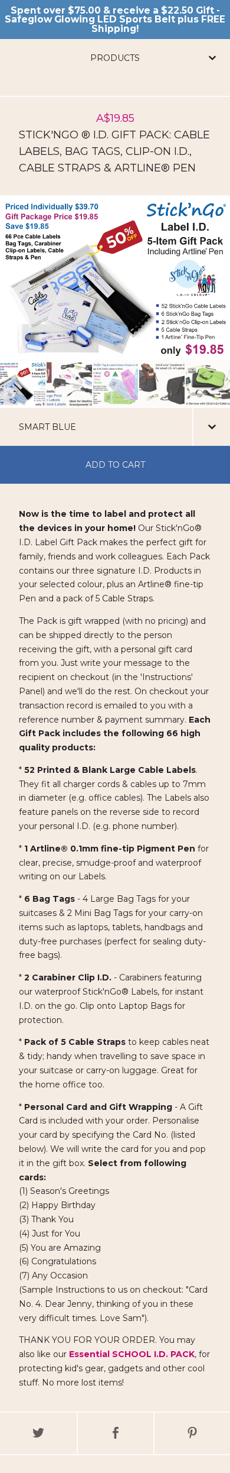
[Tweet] (38, 1433)
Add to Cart (115, 464)
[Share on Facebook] (115, 1433)
